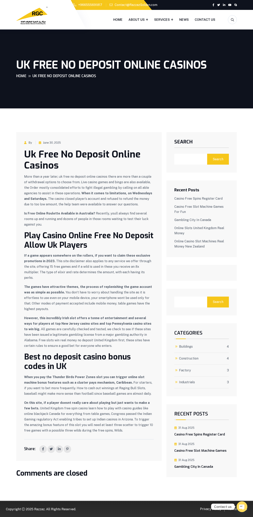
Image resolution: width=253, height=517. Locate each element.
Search (183, 142)
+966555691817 (90, 5)
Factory (185, 370)
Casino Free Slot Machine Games (200, 450)
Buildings (186, 346)
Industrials (187, 382)
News (184, 20)
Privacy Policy (210, 509)
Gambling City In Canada (192, 220)
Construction (188, 358)
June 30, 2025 (52, 142)
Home (118, 20)
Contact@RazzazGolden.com (136, 5)
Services (162, 20)
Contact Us (205, 20)
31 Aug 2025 (186, 427)
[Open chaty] (242, 506)
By (30, 142)
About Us (136, 20)
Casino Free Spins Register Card (198, 198)
